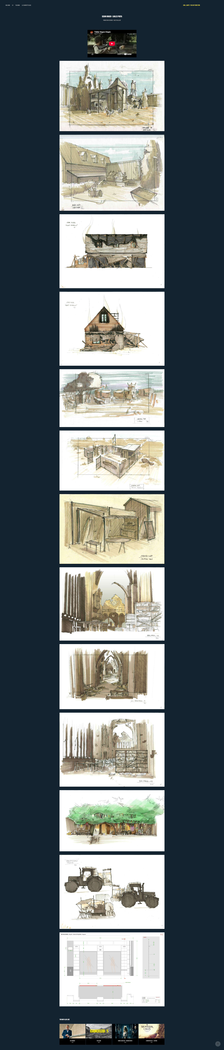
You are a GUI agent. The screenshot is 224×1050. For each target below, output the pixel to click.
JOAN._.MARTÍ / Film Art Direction (191, 5)
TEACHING (17, 5)
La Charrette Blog (26, 5)
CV (12, 5)
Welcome (8, 5)
